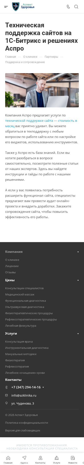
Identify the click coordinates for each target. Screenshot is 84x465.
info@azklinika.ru (23, 395)
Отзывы (10, 272)
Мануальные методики (20, 354)
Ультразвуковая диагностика (24, 307)
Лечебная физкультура (20, 326)
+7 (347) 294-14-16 (26, 387)
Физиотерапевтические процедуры (29, 313)
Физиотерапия (15, 360)
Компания (14, 251)
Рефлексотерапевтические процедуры (31, 319)
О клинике (12, 260)
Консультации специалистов (24, 288)
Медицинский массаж (19, 294)
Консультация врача (19, 341)
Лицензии (12, 266)
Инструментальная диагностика (26, 348)
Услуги (11, 333)
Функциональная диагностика (25, 301)
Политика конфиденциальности (26, 423)
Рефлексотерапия (17, 366)
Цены (10, 280)
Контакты (13, 379)
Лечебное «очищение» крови (25, 373)
